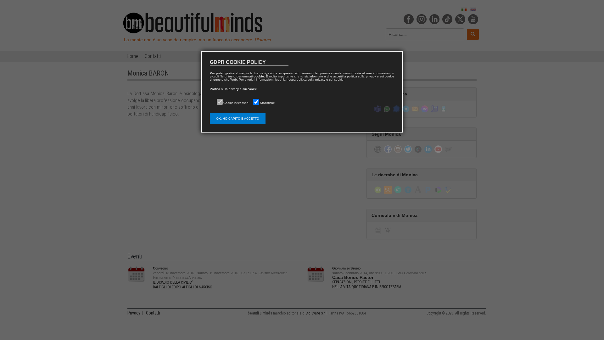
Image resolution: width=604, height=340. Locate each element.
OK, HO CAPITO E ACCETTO (237, 118)
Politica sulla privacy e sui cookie (233, 89)
